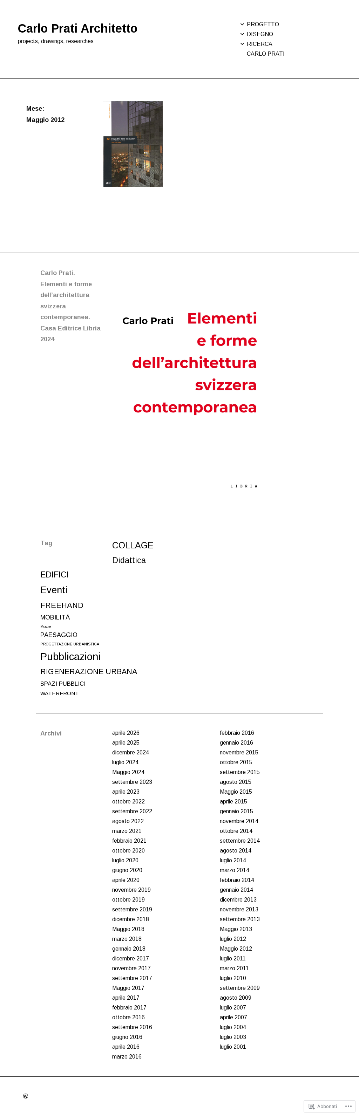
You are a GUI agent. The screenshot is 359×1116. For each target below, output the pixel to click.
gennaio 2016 (236, 743)
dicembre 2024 (130, 752)
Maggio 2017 (128, 988)
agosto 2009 (235, 998)
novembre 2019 (131, 890)
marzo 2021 (127, 831)
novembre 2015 (239, 752)
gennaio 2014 (236, 890)
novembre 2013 (239, 909)
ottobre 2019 (128, 900)
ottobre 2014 (236, 831)
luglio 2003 (233, 1037)
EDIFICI (54, 574)
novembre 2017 (131, 968)
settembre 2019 (132, 909)
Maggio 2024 (128, 772)
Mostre (45, 626)
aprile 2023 (126, 792)
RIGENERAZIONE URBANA (88, 671)
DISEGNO (260, 34)
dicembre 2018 (130, 919)
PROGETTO (263, 24)
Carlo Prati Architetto (77, 28)
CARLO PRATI (266, 54)
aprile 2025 (126, 743)
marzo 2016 (127, 1057)
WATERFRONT (59, 693)
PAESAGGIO (58, 634)
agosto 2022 (128, 821)
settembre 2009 (240, 988)
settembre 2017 (132, 978)
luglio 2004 (233, 1027)
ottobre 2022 (128, 802)
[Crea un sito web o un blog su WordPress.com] (25, 1096)
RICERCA (259, 44)
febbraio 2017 (129, 1008)
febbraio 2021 (129, 841)
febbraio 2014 (237, 880)
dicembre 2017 (130, 958)
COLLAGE (133, 545)
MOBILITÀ (55, 617)
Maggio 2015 (236, 792)
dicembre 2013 (238, 900)
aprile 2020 (126, 880)
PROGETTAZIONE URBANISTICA (69, 644)
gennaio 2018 (128, 949)
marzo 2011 (234, 968)
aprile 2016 (126, 1047)
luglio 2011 (233, 958)
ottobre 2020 (128, 851)
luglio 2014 (233, 860)
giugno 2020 (127, 870)
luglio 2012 (233, 939)
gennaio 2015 (236, 811)
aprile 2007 (233, 1017)
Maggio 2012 (236, 949)
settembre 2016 (132, 1027)
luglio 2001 (233, 1047)
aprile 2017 (126, 998)
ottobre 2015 (236, 762)
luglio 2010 (233, 978)
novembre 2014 (239, 821)
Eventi (53, 589)
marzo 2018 (127, 939)
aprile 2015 (233, 802)
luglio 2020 (125, 860)
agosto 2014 (235, 851)
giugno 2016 (127, 1037)
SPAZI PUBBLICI (63, 683)
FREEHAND (61, 605)
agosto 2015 (235, 782)
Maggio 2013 (236, 929)
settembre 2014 (240, 841)
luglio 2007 (233, 1008)
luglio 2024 (125, 762)
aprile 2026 (126, 733)
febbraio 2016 (237, 733)
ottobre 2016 (128, 1017)
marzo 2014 (234, 870)
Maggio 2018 (128, 929)
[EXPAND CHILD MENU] (242, 24)
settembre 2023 (132, 782)
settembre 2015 (240, 772)
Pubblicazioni (70, 656)
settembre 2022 (132, 811)
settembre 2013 (240, 919)
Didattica (129, 560)
